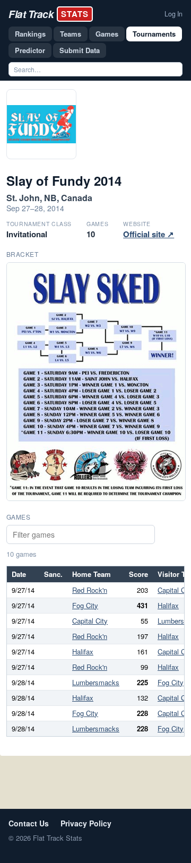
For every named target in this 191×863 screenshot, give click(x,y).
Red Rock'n (89, 590)
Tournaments (154, 34)
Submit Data (79, 50)
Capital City (90, 621)
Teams (70, 34)
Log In (173, 14)
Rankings (30, 34)
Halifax (168, 605)
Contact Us (28, 823)
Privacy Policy (85, 823)
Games (107, 34)
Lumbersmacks (95, 682)
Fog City (85, 605)
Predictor (30, 50)
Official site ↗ (148, 234)
